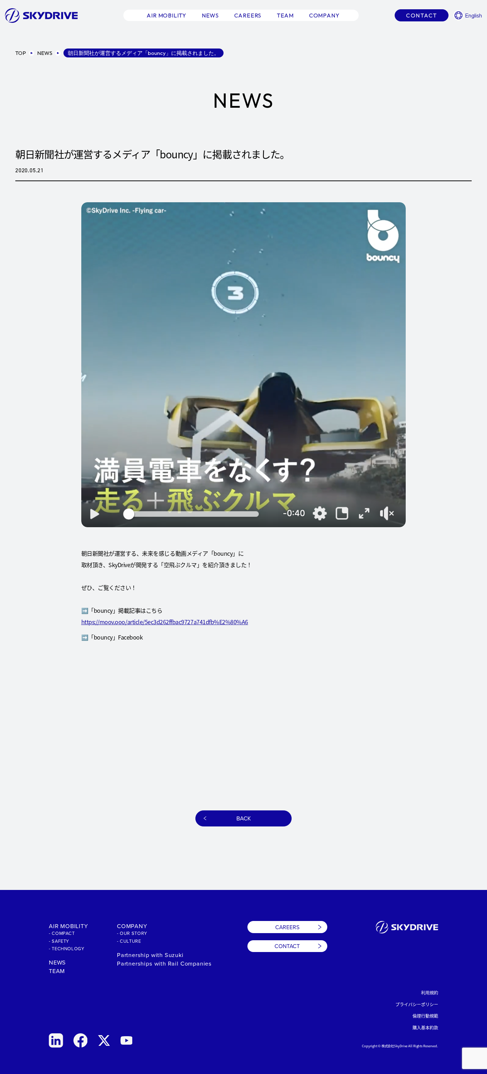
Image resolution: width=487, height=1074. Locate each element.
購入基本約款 (425, 1027)
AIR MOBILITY (68, 926)
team (285, 15)
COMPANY (132, 926)
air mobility (166, 15)
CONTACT (287, 946)
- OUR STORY (132, 933)
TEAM (57, 970)
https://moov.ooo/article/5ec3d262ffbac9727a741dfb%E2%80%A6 (164, 621)
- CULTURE (129, 941)
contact (421, 15)
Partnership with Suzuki (150, 954)
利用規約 (429, 992)
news (210, 15)
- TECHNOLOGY (66, 948)
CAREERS (287, 927)
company (324, 15)
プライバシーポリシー (416, 1004)
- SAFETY (59, 941)
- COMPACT (62, 933)
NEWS (57, 962)
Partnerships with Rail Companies (164, 963)
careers (248, 15)
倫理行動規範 (425, 1016)
